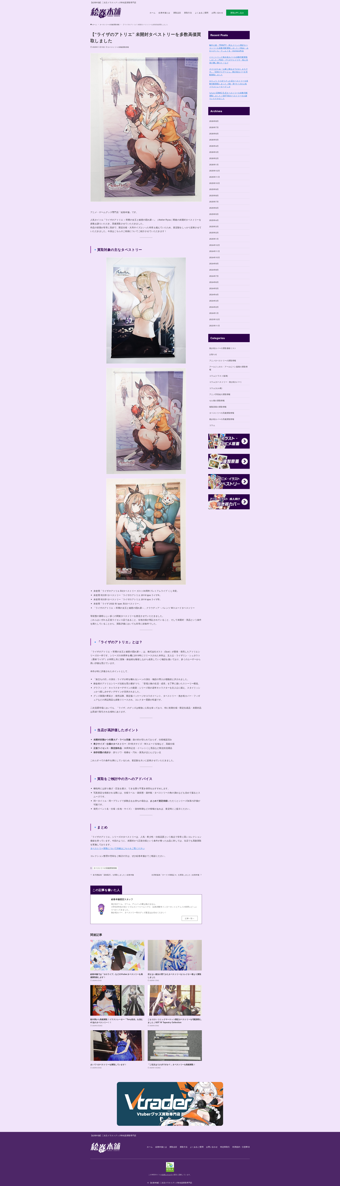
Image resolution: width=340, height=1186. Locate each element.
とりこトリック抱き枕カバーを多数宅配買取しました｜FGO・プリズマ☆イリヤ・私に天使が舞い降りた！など (228, 60)
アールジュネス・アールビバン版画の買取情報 (228, 368)
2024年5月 (214, 288)
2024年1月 (214, 313)
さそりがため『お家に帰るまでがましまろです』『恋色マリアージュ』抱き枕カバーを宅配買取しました (228, 71)
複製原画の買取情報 (218, 406)
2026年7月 (214, 127)
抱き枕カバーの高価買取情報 (221, 419)
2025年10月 (214, 183)
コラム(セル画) (215, 388)
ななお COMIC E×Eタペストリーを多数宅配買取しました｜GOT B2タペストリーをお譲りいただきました (228, 95)
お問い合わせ (212, 1146)
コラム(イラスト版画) (218, 375)
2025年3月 (214, 226)
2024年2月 (214, 306)
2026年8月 (214, 121)
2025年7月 (214, 201)
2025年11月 (214, 176)
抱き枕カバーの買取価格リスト (222, 348)
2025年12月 (214, 170)
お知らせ (213, 354)
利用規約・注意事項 (241, 1146)
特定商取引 (225, 1146)
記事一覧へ (189, 918)
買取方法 (184, 1146)
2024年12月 (214, 245)
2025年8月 (214, 195)
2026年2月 (214, 158)
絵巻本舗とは (161, 1146)
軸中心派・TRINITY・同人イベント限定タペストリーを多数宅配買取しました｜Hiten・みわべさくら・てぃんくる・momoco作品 (228, 48)
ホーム (150, 1146)
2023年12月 (214, 319)
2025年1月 (214, 238)
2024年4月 (214, 294)
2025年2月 (214, 232)
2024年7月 (214, 276)
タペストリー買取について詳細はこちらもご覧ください (117, 848)
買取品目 (173, 1146)
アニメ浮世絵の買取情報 (219, 394)
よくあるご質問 (196, 1146)
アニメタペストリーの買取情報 (222, 360)
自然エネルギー (168, 1174)
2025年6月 (214, 207)
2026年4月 (214, 145)
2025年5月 (214, 214)
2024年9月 (214, 263)
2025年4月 (214, 220)
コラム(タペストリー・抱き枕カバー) (225, 381)
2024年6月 (214, 282)
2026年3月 (214, 152)
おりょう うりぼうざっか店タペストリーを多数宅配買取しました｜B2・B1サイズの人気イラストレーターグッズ (228, 83)
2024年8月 (214, 269)
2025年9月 (214, 189)
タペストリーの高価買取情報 (118, 47)
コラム (212, 425)
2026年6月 (214, 133)
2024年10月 (214, 257)
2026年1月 (214, 164)
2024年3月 (214, 300)
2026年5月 (214, 139)
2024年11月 (214, 251)
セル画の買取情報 (217, 400)
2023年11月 (214, 325)
